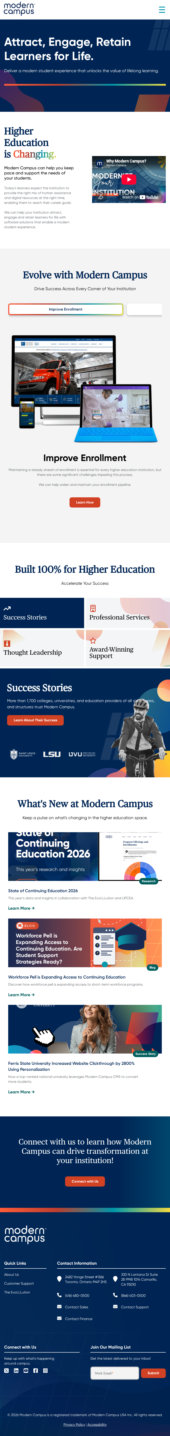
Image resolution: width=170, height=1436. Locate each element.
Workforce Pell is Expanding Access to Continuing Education (67, 977)
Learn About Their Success (35, 720)
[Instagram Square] (45, 1371)
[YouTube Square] (26, 1371)
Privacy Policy (74, 1424)
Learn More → (21, 908)
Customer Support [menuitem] (19, 1283)
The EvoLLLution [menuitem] (17, 1292)
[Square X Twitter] (6, 1371)
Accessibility (97, 1424)
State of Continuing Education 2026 (43, 890)
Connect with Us (85, 1181)
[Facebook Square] (35, 1371)
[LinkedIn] (16, 1371)
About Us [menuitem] (11, 1275)
